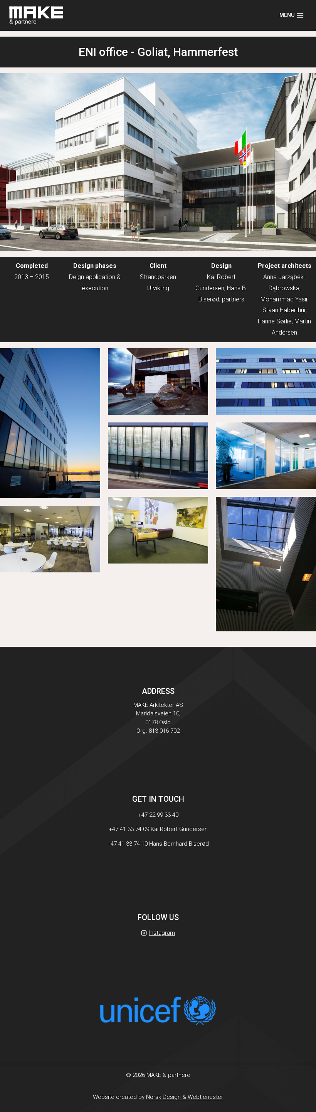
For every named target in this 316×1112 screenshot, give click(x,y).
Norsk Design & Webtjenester (184, 1096)
